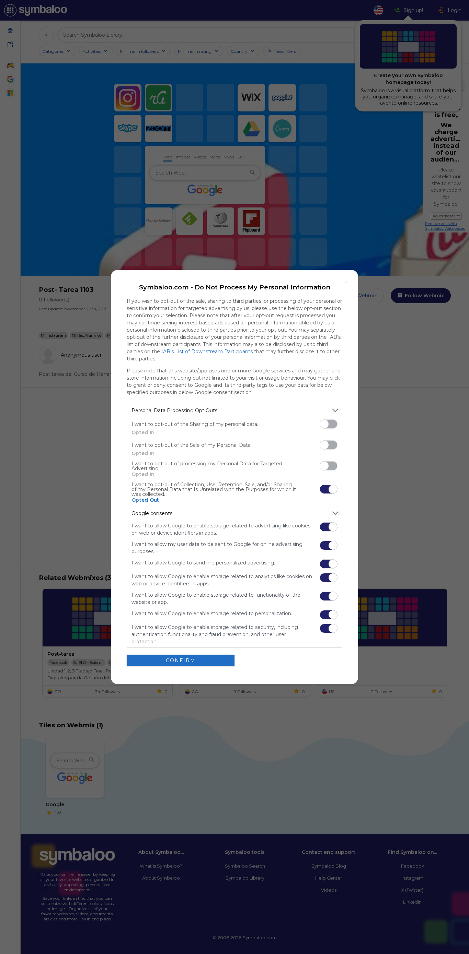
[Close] (344, 283)
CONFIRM (181, 660)
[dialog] (234, 477)
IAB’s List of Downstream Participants (207, 351)
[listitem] (234, 410)
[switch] (329, 424)
